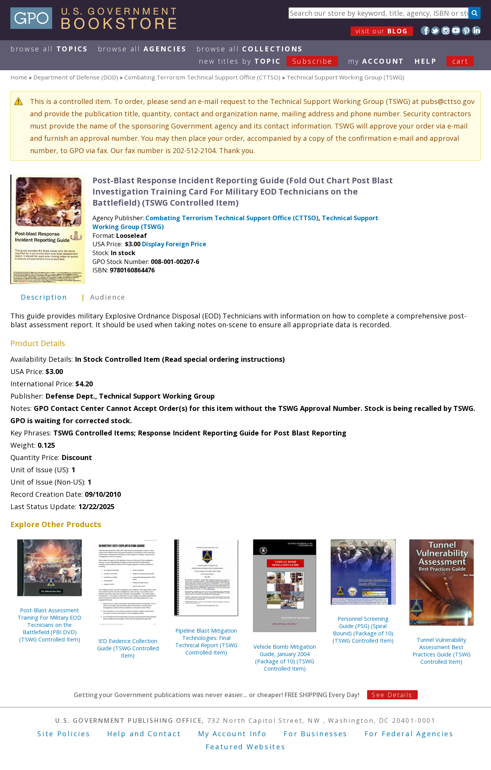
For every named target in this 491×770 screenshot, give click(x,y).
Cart (460, 61)
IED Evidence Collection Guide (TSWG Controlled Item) (128, 648)
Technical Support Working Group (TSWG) (345, 77)
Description (44, 297)
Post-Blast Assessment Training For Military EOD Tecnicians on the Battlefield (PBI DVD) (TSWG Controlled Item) (49, 625)
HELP (425, 61)
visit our (382, 31)
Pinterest (466, 30)
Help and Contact (144, 733)
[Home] (96, 26)
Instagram (445, 30)
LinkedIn (476, 30)
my (376, 61)
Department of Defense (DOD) (75, 77)
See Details (392, 695)
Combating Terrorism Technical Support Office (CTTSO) (202, 77)
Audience (107, 297)
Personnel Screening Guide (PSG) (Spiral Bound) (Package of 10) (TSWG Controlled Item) (363, 629)
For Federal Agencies (409, 733)
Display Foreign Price (174, 244)
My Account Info (232, 733)
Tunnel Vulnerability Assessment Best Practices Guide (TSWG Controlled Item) (441, 650)
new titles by (266, 61)
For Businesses (315, 733)
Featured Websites (246, 746)
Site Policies (63, 733)
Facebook (425, 30)
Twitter (435, 30)
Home (18, 77)
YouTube (455, 30)
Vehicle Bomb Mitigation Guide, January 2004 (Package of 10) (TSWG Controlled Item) (285, 657)
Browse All (49, 48)
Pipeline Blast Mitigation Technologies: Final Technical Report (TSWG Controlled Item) (206, 641)
